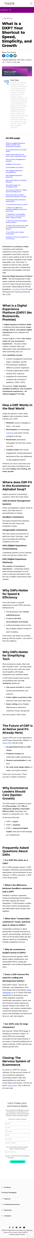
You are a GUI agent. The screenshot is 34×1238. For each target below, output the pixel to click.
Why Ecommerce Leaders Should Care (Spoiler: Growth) (16, 195)
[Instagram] (13, 1227)
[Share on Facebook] (3, 55)
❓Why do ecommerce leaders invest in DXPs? (16, 221)
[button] (6, 1156)
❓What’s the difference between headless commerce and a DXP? (16, 209)
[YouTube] (24, 1227)
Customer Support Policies (17, 1234)
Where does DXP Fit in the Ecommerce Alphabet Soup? (16, 155)
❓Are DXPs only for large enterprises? (15, 233)
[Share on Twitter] (7, 55)
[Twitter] (20, 1227)
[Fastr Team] (6, 83)
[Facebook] (9, 1227)
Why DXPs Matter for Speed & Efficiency (16, 181)
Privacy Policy (17, 1232)
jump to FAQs (20, 289)
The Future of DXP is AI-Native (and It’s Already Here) (16, 191)
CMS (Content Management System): (15, 160)
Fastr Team (14, 80)
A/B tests (10, 433)
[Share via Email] (15, 55)
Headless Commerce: (13, 164)
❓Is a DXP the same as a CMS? (17, 204)
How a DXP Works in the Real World (16, 150)
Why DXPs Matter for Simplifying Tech (13, 186)
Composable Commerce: (15, 167)
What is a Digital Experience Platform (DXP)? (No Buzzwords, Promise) (15, 144)
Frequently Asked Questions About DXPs (16, 200)
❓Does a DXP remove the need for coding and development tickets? (17, 227)
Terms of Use (8, 1232)
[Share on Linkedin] (11, 55)
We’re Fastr (12, 1085)
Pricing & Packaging (9, 1192)
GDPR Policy (26, 1232)
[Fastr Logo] (9, 3)
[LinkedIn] (16, 1227)
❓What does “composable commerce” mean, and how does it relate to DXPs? (15, 215)
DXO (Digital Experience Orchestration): (14, 171)
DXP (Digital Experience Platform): (14, 176)
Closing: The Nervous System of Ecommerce (17, 238)
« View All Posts (7, 18)
